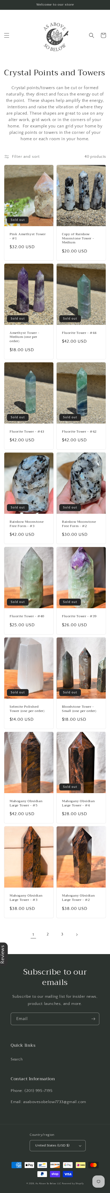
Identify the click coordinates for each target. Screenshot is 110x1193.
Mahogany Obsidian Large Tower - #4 (78, 803)
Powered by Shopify (73, 1183)
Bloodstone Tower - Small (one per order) (79, 709)
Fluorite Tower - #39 (79, 616)
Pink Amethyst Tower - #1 (28, 236)
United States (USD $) (52, 1145)
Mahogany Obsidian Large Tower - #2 (78, 898)
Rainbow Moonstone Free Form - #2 (79, 524)
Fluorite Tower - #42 (79, 432)
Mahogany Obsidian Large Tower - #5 (26, 803)
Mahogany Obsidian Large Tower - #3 (26, 898)
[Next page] (76, 935)
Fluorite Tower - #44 (79, 333)
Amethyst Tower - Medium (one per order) (25, 337)
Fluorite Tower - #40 (27, 616)
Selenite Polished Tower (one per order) (27, 709)
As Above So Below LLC (48, 1183)
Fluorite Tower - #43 (27, 432)
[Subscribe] (93, 1019)
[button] (7, 35)
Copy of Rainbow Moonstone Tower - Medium (78, 238)
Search (17, 1059)
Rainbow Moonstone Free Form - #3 (27, 524)
